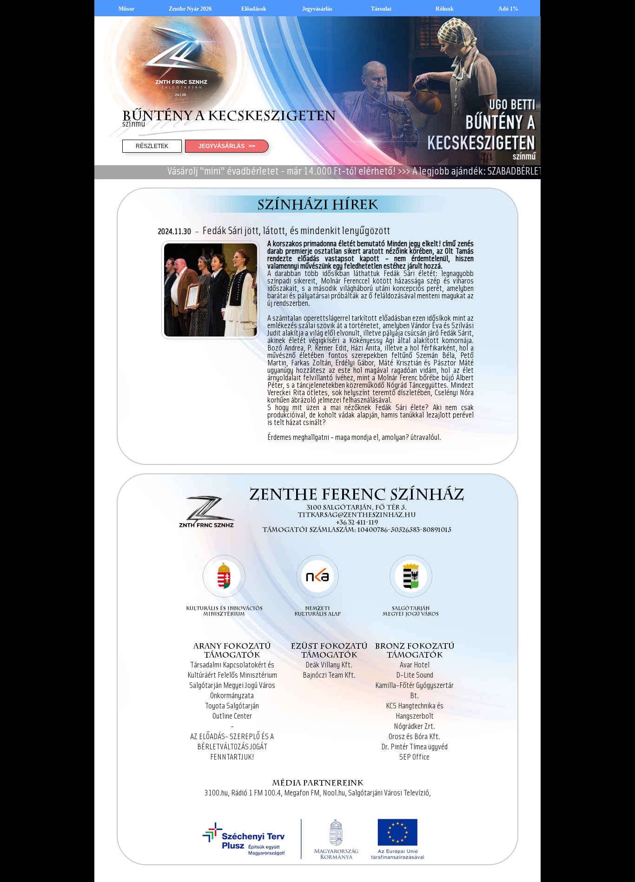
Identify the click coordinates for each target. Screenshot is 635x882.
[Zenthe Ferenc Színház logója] (205, 544)
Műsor (126, 9)
